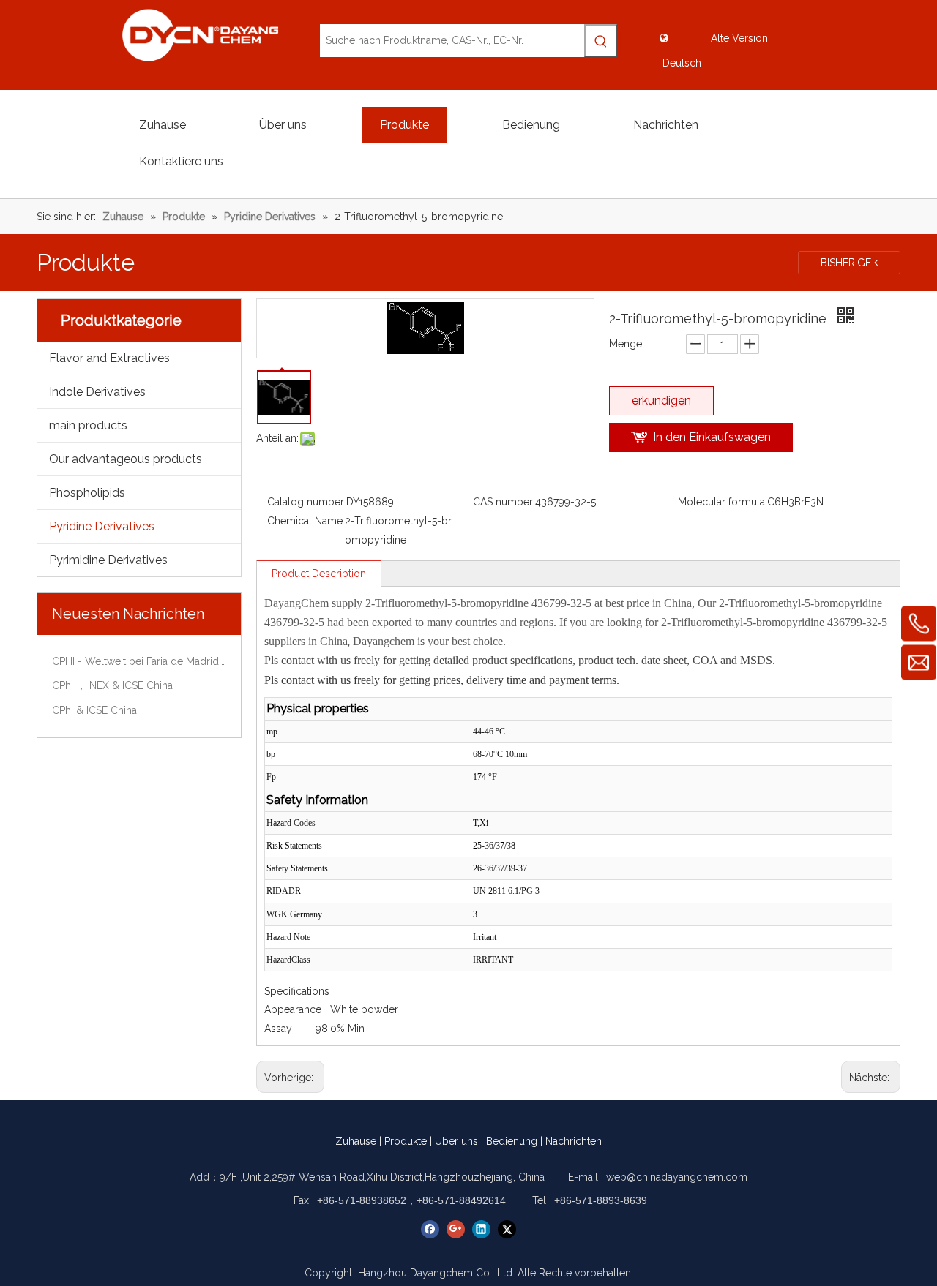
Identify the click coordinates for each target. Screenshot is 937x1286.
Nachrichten (573, 1141)
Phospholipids (87, 493)
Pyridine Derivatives (101, 526)
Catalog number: (306, 502)
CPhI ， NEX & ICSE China (112, 685)
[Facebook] (430, 1229)
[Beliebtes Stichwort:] (600, 40)
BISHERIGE (847, 262)
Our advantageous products (125, 459)
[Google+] (456, 1229)
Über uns (456, 1141)
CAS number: (504, 502)
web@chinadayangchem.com (676, 1177)
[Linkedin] (481, 1229)
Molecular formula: (722, 502)
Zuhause (355, 1141)
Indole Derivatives (97, 392)
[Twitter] (507, 1229)
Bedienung (511, 1141)
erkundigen (661, 400)
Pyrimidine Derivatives (108, 560)
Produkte (405, 1141)
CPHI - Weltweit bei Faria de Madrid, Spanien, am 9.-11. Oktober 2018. (139, 661)
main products (88, 425)
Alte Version (739, 38)
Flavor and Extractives (109, 358)
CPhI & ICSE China (94, 710)
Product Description (319, 573)
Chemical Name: (306, 521)
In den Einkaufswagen (712, 437)
